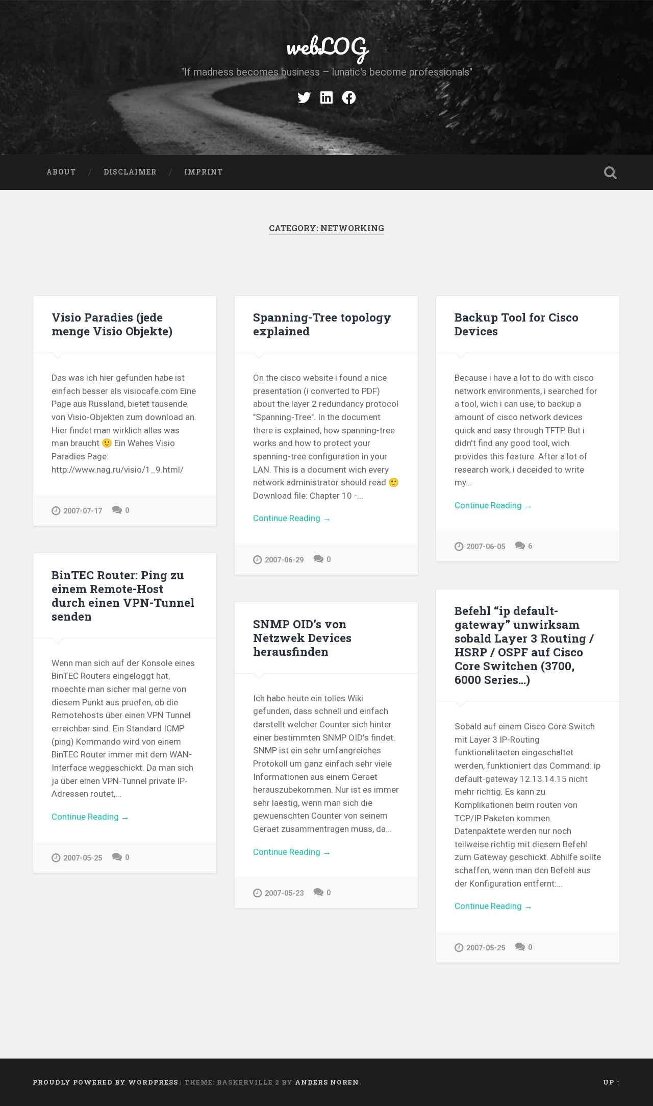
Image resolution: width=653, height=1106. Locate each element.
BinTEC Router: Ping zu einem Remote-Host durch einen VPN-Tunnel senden (123, 595)
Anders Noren (327, 1082)
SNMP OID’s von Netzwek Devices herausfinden (302, 637)
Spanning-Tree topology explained (322, 323)
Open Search (610, 172)
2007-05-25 (82, 858)
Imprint (203, 172)
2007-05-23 (284, 893)
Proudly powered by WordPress (105, 1082)
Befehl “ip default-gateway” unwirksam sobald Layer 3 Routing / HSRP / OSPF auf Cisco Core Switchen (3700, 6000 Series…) (524, 645)
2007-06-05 (485, 547)
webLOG (326, 46)
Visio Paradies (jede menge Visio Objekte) (112, 323)
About (61, 172)
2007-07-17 (82, 511)
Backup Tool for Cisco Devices (517, 323)
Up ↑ (611, 1082)
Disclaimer (130, 172)
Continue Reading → (292, 518)
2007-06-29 (284, 560)
